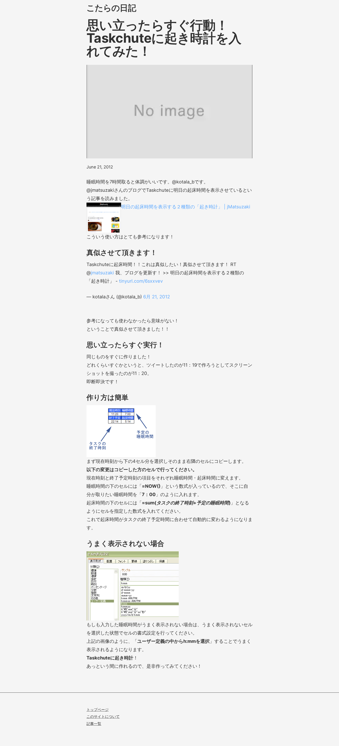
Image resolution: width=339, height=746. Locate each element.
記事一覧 (93, 723)
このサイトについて (103, 716)
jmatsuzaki (102, 273)
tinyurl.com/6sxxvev (141, 281)
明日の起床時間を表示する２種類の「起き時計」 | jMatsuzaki (185, 207)
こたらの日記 (111, 8)
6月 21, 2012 (156, 297)
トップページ (97, 709)
